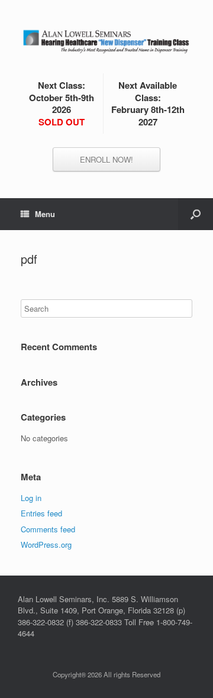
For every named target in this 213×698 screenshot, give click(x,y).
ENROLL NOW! (106, 159)
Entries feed (41, 513)
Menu (45, 213)
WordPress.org (46, 544)
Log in (31, 497)
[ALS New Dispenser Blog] (106, 41)
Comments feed (48, 529)
